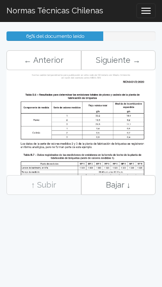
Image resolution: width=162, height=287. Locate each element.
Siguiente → (118, 60)
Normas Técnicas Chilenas (54, 10)
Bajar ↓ (118, 184)
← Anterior (44, 60)
